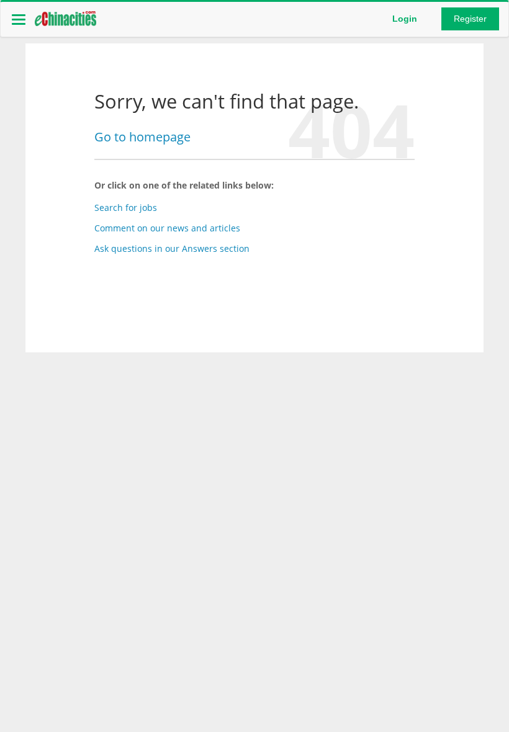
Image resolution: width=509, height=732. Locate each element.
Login (404, 19)
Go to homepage (142, 136)
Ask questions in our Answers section (172, 248)
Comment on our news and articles (167, 228)
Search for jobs (125, 207)
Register (470, 19)
